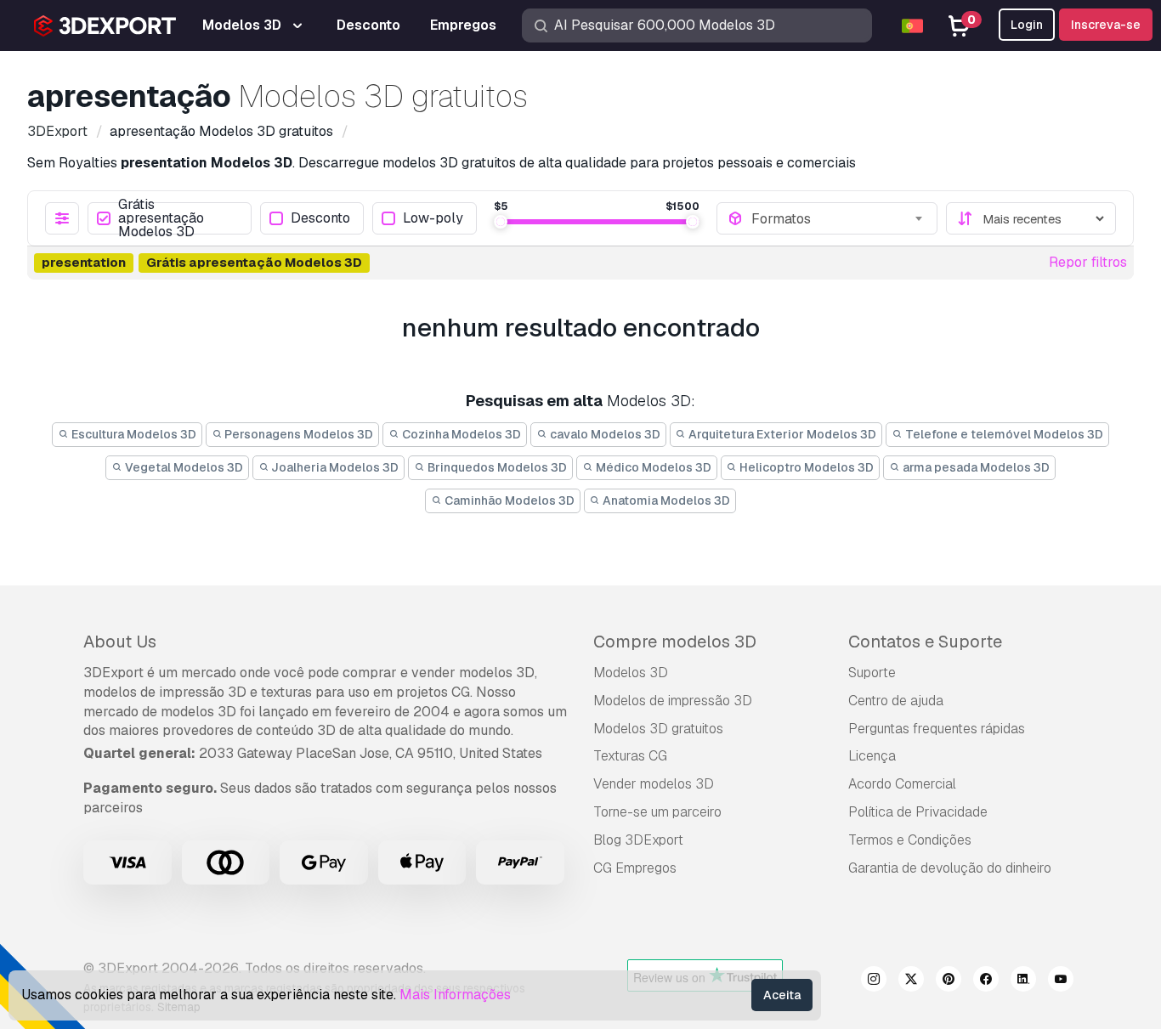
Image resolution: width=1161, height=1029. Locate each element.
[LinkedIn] (1023, 981)
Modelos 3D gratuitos (658, 729)
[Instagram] (874, 981)
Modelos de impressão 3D (672, 701)
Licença (872, 756)
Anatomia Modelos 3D (665, 500)
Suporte (872, 672)
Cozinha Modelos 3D (460, 434)
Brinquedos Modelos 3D (496, 467)
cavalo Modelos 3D (603, 434)
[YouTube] (1061, 981)
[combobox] (839, 218)
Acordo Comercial (902, 784)
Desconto (320, 219)
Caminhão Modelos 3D (508, 500)
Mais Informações (455, 995)
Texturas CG (630, 756)
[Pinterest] (949, 981)
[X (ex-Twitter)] (911, 981)
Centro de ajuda (895, 701)
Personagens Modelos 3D (297, 434)
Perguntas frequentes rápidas (936, 729)
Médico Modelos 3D (652, 467)
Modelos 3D (630, 672)
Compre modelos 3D (674, 641)
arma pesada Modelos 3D (975, 467)
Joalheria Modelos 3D (334, 467)
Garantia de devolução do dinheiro (949, 868)
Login (1027, 24)
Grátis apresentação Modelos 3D (161, 218)
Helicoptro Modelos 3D (805, 467)
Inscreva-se (1106, 24)
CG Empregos (635, 868)
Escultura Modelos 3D (132, 434)
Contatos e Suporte (925, 641)
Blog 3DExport (638, 840)
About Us (119, 641)
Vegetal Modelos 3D (182, 467)
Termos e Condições (909, 840)
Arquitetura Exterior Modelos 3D (781, 434)
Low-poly (433, 219)
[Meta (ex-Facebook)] (986, 981)
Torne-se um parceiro (657, 812)
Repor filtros (1088, 262)
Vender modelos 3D (653, 784)
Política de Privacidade (918, 812)
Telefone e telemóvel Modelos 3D (1003, 434)
